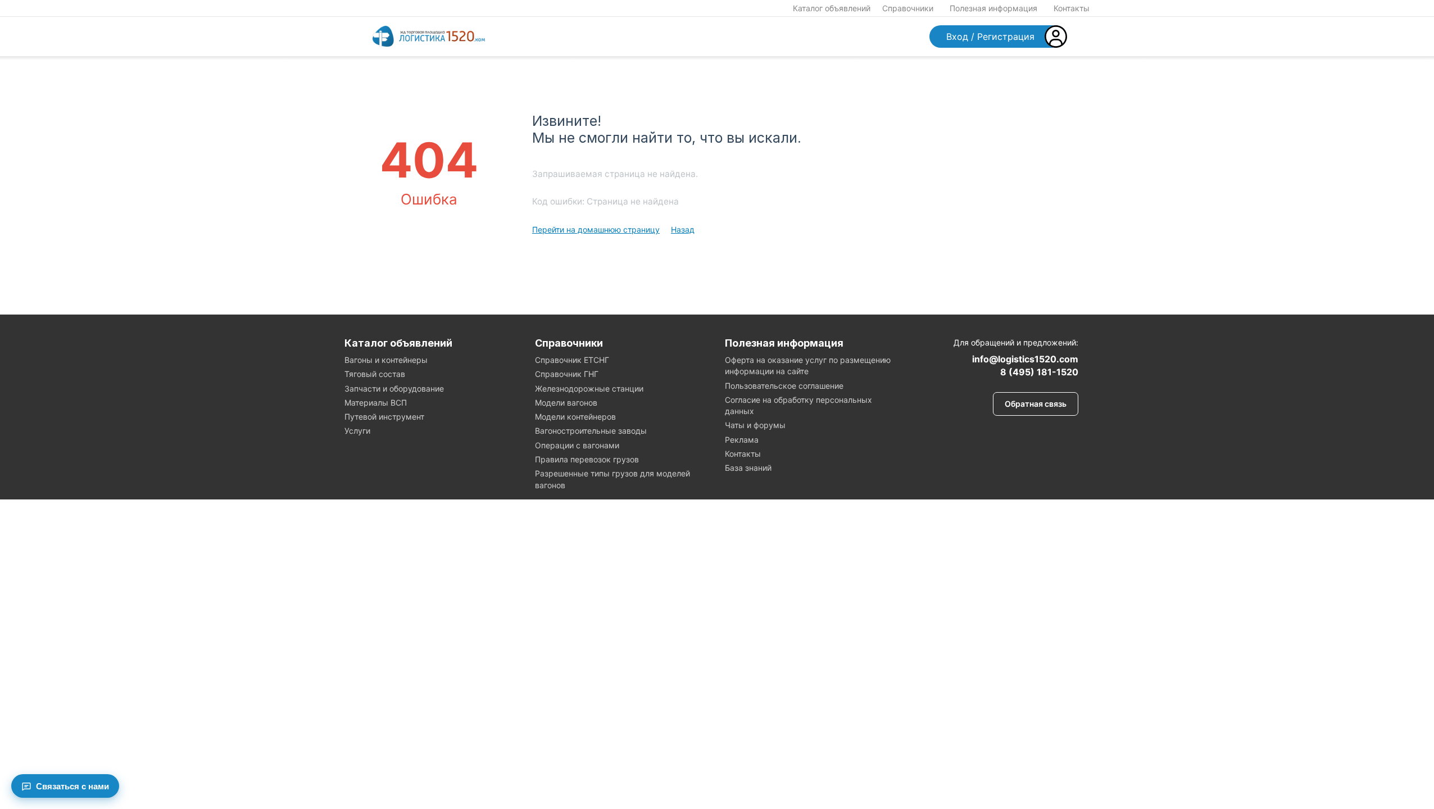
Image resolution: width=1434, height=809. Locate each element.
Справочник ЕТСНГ (572, 360)
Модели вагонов (566, 402)
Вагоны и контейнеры (386, 360)
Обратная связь (1036, 403)
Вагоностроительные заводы (591, 430)
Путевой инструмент (384, 416)
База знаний (748, 467)
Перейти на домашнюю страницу (596, 229)
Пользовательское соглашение (784, 385)
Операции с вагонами (577, 445)
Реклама (742, 439)
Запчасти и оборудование (394, 388)
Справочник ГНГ (566, 374)
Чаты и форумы (755, 425)
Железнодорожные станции (589, 388)
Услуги (357, 430)
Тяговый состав (374, 374)
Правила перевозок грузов (587, 459)
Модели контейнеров (575, 416)
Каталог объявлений (831, 8)
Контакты (1072, 8)
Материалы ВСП (375, 402)
